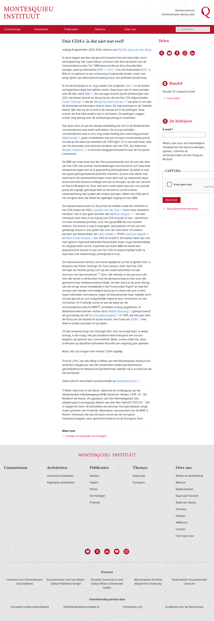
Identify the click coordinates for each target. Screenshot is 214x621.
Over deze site (185, 536)
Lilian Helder (106, 234)
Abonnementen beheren (182, 209)
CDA (127, 86)
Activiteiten (57, 468)
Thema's (140, 468)
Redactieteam (184, 489)
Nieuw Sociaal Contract (109, 102)
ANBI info (182, 523)
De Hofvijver (97, 496)
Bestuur (181, 483)
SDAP (134, 319)
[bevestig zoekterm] (178, 29)
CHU (110, 70)
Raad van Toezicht (187, 496)
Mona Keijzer (121, 214)
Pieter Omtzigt (71, 102)
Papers (94, 483)
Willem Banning (118, 311)
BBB (87, 94)
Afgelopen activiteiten (61, 483)
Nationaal (139, 476)
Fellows (180, 516)
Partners (181, 509)
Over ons (184, 468)
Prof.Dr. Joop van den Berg (134, 50)
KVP (144, 70)
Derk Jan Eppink (136, 234)
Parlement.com (126, 381)
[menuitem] (14, 29)
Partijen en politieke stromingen (86, 436)
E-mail (167, 129)
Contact (181, 529)
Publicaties (99, 468)
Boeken (94, 476)
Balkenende (69, 138)
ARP (100, 70)
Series (93, 489)
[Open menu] (57, 29)
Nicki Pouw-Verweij (78, 238)
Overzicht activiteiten (60, 476)
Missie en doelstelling (189, 476)
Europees (139, 483)
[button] (87, 551)
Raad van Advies (186, 503)
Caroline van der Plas (106, 210)
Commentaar (15, 468)
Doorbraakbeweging (102, 315)
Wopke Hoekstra (72, 150)
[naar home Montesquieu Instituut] (28, 13)
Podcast (95, 503)
